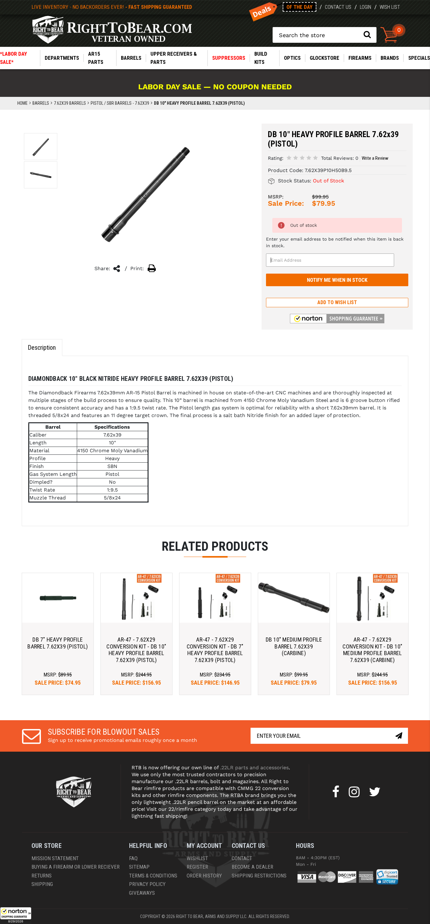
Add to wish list (337, 302)
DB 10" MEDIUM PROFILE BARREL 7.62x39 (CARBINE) (294, 646)
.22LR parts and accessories (254, 768)
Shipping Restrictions (259, 875)
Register (197, 867)
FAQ (133, 858)
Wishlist (197, 858)
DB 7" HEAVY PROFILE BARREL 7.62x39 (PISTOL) (57, 643)
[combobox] (324, 35)
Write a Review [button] (375, 158)
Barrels (131, 58)
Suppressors (228, 58)
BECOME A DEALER (252, 867)
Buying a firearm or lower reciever (75, 867)
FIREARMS (359, 58)
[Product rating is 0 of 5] (302, 157)
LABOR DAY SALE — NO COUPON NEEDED (215, 86)
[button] (15, 915)
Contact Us (338, 7)
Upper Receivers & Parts (173, 58)
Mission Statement (55, 858)
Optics (292, 58)
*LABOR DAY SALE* (13, 58)
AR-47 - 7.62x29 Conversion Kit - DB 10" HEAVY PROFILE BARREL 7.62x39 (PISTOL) (136, 649)
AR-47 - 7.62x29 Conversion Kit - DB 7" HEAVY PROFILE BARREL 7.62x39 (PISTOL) (215, 649)
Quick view (57, 597)
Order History (204, 875)
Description (42, 347)
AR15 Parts (95, 58)
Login (365, 7)
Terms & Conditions (153, 875)
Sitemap (139, 867)
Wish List (390, 7)
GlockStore (324, 58)
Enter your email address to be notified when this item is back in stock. (335, 242)
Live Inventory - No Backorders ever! (111, 7)
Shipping (42, 884)
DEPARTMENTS (62, 58)
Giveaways (142, 893)
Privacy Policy (147, 884)
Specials (419, 58)
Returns (41, 875)
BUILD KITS (260, 58)
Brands (390, 58)
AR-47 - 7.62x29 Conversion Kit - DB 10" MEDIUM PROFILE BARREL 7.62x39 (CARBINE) (372, 649)
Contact (242, 858)
